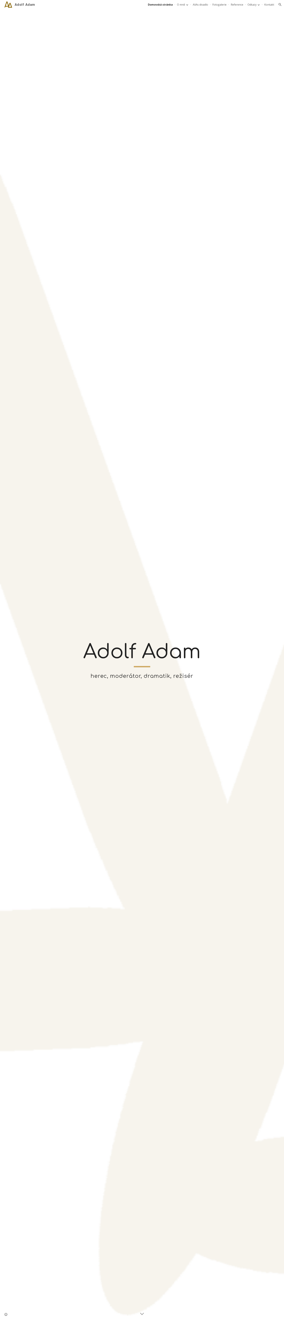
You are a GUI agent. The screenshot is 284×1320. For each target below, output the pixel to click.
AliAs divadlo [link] (200, 4)
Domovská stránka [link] (160, 4)
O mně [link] (181, 4)
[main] (142, 653)
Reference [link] (237, 4)
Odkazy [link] (252, 4)
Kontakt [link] (269, 4)
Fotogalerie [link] (219, 4)
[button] (280, 5)
